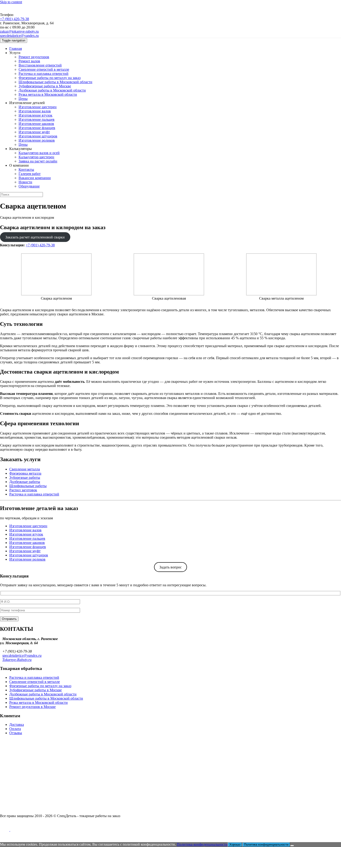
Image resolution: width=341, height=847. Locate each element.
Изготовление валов (35, 111)
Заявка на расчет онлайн (38, 161)
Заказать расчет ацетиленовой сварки (35, 237)
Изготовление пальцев (37, 119)
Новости (25, 182)
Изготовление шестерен (38, 107)
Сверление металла (24, 469)
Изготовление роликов (37, 140)
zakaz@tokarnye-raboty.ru (19, 31)
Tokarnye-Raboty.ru (17, 660)
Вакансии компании (35, 178)
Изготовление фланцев (37, 128)
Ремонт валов (29, 61)
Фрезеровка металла (25, 473)
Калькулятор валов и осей (39, 153)
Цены (23, 99)
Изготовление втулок (35, 115)
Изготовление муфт (34, 132)
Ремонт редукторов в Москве (32, 707)
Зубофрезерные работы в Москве (45, 86)
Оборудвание (29, 186)
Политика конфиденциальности (202, 844)
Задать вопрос (170, 567)
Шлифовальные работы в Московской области (55, 82)
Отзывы (15, 733)
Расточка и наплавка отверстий (43, 74)
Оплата (15, 729)
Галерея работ (30, 174)
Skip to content (11, 2)
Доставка (16, 724)
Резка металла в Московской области (48, 94)
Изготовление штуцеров (38, 136)
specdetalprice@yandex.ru (19, 36)
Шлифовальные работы (28, 486)
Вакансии (8, 750)
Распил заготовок (23, 490)
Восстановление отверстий (40, 65)
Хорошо (234, 844)
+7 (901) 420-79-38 (14, 19)
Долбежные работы (24, 482)
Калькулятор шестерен (36, 157)
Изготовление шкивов (36, 124)
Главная (15, 49)
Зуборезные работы (24, 477)
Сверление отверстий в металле (44, 69)
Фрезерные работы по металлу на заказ (49, 78)
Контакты (26, 169)
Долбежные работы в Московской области (52, 90)
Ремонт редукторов (34, 57)
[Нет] (292, 845)
